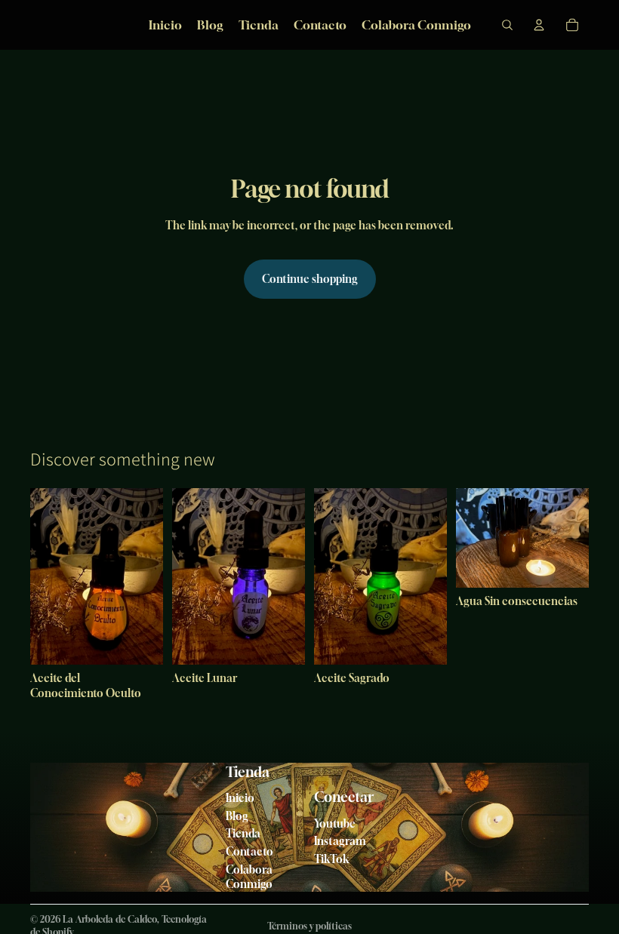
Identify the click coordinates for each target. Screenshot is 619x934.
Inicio (240, 797)
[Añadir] (139, 642)
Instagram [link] (340, 840)
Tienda (243, 833)
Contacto (249, 851)
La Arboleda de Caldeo (110, 919)
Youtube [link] (335, 823)
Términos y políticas (309, 926)
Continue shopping (310, 278)
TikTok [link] (331, 859)
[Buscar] (507, 24)
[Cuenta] (539, 24)
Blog (237, 816)
